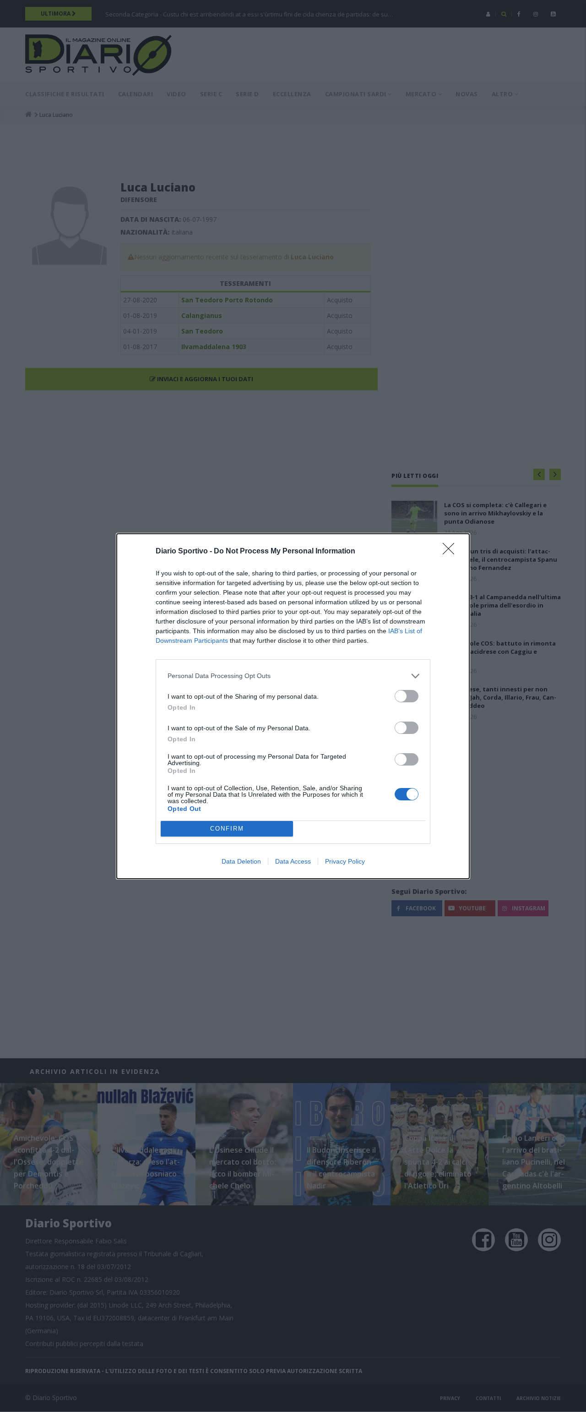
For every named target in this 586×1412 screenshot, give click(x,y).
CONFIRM (227, 828)
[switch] (406, 696)
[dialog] (293, 706)
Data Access (293, 861)
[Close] (451, 551)
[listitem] (293, 676)
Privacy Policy (345, 861)
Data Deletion (241, 861)
